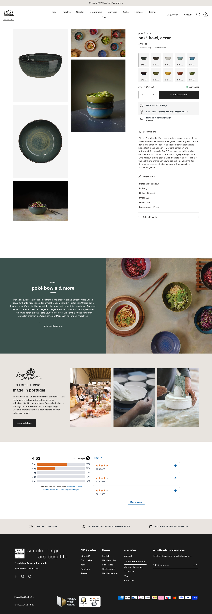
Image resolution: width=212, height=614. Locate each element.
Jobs (83, 564)
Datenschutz (130, 571)
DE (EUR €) (172, 14)
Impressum (129, 580)
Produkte (66, 12)
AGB (126, 576)
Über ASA (85, 556)
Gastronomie (108, 569)
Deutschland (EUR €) (23, 597)
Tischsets (138, 12)
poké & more (144, 33)
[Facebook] (15, 576)
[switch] (94, 604)
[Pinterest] (29, 576)
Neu (54, 12)
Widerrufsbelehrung (133, 567)
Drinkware (112, 12)
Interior (152, 12)
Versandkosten (159, 47)
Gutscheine (86, 560)
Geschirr (80, 12)
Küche (125, 12)
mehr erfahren (24, 423)
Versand (128, 556)
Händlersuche (109, 560)
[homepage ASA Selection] (24, 15)
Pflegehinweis (149, 217)
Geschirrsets (96, 12)
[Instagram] (22, 576)
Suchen (149, 120)
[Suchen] (198, 15)
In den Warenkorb (178, 94)
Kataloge (85, 569)
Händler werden (110, 573)
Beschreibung (149, 131)
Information (148, 176)
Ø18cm (144, 65)
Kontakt (106, 556)
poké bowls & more (53, 326)
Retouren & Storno (135, 561)
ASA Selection (27, 605)
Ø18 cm (180, 65)
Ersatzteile (107, 564)
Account (188, 14)
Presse (84, 573)
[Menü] (99, 597)
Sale (104, 17)
